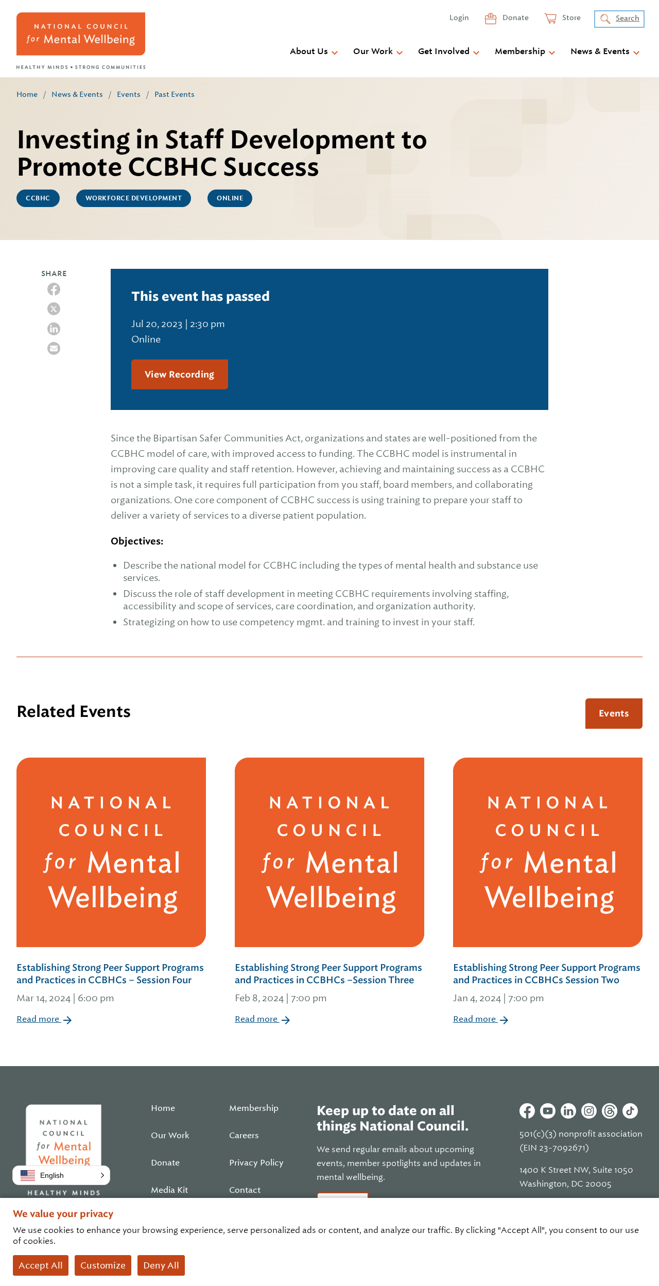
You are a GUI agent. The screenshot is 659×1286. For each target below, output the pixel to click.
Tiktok (630, 1111)
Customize (103, 1265)
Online (230, 198)
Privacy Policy (256, 1163)
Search (627, 18)
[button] (61, 1175)
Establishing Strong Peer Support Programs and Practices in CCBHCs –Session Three (328, 983)
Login (459, 17)
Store (571, 17)
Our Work (373, 51)
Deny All (161, 1265)
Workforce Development (133, 198)
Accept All (41, 1265)
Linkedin (568, 1111)
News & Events (600, 51)
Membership (520, 51)
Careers (244, 1135)
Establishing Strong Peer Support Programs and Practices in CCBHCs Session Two (546, 983)
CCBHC (38, 198)
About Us (309, 51)
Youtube (548, 1111)
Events (129, 94)
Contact (245, 1190)
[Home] (80, 40)
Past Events (174, 94)
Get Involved (444, 51)
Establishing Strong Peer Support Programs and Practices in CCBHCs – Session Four (110, 983)
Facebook (527, 1111)
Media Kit (169, 1190)
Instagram (589, 1111)
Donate (515, 17)
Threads (609, 1111)
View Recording (180, 374)
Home (27, 94)
